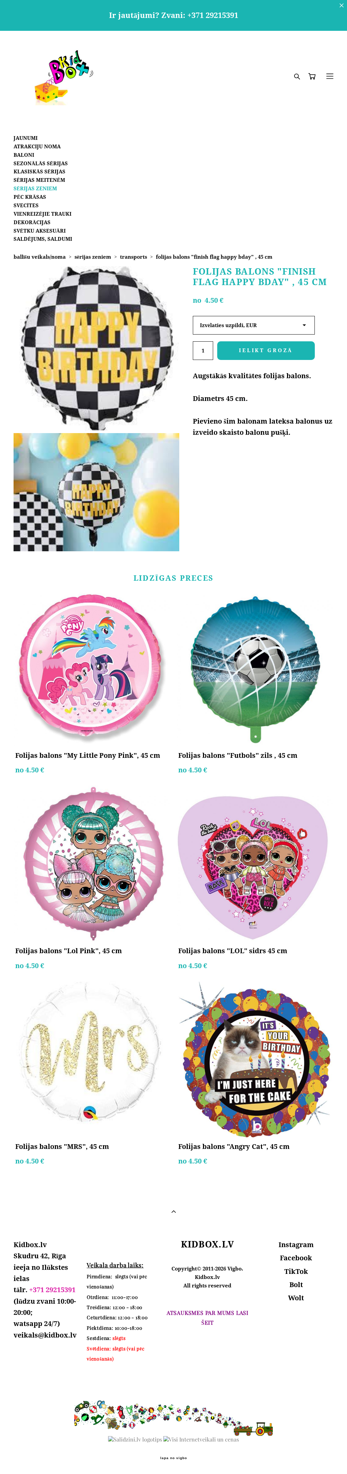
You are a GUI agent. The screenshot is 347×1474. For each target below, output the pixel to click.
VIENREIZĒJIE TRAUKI (43, 214)
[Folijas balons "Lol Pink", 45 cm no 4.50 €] (92, 864)
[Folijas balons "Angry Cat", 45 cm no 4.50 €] (255, 1059)
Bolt (296, 1284)
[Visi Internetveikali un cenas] (201, 1439)
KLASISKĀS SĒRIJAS (39, 171)
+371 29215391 (52, 1289)
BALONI (24, 155)
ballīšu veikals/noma (40, 257)
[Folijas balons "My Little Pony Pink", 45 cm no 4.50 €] (92, 668)
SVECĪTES (26, 205)
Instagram (296, 1244)
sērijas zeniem (93, 257)
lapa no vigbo (173, 1458)
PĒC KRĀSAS (30, 197)
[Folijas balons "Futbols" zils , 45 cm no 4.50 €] (255, 668)
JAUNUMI (26, 138)
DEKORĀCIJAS (32, 222)
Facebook (296, 1257)
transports (133, 257)
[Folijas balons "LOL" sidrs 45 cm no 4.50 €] (255, 864)
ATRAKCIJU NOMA (37, 146)
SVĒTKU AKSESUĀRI (40, 231)
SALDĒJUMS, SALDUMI (43, 239)
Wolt (296, 1297)
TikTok (296, 1271)
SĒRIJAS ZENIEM (35, 188)
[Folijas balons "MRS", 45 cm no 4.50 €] (92, 1059)
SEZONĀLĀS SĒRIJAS (41, 163)
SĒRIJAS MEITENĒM (39, 180)
